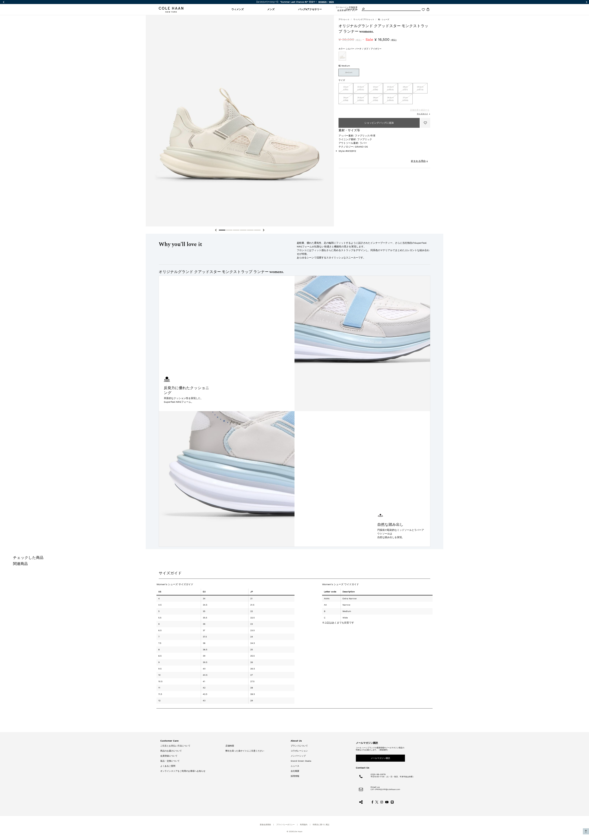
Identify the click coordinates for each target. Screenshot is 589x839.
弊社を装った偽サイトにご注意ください (244, 751)
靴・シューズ (383, 19)
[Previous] (216, 230)
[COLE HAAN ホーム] (171, 10)
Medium (348, 72)
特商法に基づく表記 (321, 825)
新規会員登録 (265, 825)
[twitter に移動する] (377, 802)
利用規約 (303, 825)
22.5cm (360, 88)
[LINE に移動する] (392, 802)
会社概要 (295, 771)
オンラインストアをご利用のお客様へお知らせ (182, 771)
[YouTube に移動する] (387, 802)
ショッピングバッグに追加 (379, 122)
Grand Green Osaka (301, 761)
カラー (360, 48)
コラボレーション (299, 751)
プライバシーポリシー (285, 825)
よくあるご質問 (167, 766)
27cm (405, 99)
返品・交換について (170, 761)
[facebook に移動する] (372, 802)
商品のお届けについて (171, 751)
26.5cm (390, 99)
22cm (345, 88)
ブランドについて (299, 745)
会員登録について (168, 756)
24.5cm (420, 88)
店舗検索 (229, 745)
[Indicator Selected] (222, 230)
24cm (405, 88)
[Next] (263, 230)
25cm (345, 99)
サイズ (342, 80)
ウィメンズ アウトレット (363, 19)
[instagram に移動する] (382, 802)
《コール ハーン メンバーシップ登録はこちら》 (327, 2)
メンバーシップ (298, 756)
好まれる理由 (418, 161)
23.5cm (390, 88)
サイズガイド (422, 114)
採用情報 (295, 776)
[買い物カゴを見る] (427, 9)
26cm (375, 99)
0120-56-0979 (378, 774)
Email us (375, 787)
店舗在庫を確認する (419, 110)
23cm (375, 88)
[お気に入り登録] (425, 123)
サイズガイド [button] (170, 573)
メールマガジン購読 (380, 758)
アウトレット (344, 19)
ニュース (295, 766)
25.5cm (360, 99)
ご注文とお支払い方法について (175, 745)
